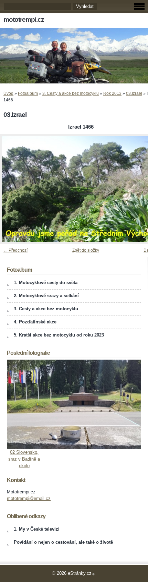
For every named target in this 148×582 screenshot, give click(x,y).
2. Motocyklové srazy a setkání (46, 295)
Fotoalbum (28, 93)
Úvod (8, 93)
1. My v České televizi (37, 529)
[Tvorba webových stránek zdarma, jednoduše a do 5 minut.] (94, 573)
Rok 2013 (112, 93)
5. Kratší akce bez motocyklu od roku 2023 (59, 335)
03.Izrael (134, 93)
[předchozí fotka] (11, 189)
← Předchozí (15, 250)
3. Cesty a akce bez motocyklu (70, 93)
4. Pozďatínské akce (35, 321)
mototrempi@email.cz (29, 498)
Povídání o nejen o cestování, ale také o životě (63, 542)
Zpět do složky (85, 250)
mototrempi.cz (23, 19)
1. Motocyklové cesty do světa (45, 282)
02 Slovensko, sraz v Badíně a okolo (24, 459)
